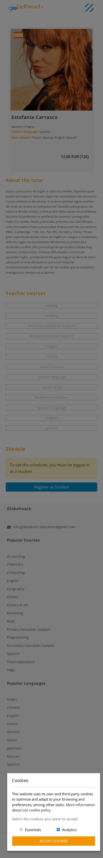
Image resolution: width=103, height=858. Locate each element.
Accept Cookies (54, 841)
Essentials (33, 829)
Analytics (69, 829)
